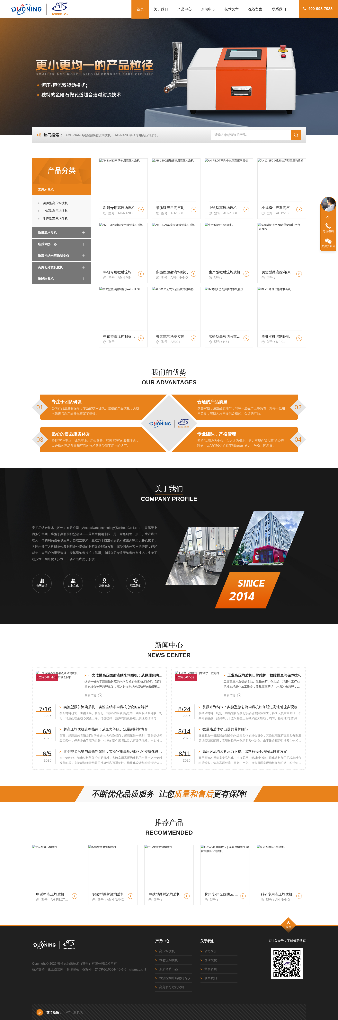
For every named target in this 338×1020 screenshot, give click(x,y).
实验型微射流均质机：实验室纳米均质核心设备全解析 (105, 707)
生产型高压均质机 (55, 218)
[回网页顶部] (328, 217)
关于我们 (161, 9)
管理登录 (73, 969)
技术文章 (232, 9)
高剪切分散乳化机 (50, 267)
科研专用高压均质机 (119, 208)
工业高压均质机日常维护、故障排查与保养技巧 (264, 675)
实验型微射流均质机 (172, 272)
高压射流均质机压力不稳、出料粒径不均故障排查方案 (244, 752)
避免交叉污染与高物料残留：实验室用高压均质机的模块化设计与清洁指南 (113, 752)
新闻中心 (208, 9)
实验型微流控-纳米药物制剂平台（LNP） (278, 272)
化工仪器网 (55, 969)
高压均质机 (46, 189)
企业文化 (210, 960)
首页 (140, 9)
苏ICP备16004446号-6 (110, 969)
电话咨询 (328, 231)
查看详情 (90, 695)
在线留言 (255, 9)
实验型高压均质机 (55, 203)
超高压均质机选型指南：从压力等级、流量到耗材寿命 (105, 729)
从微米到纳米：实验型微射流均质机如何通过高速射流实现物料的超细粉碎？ (252, 707)
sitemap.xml (137, 969)
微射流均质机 (47, 232)
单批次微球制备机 (276, 336)
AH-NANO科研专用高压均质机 (136, 135)
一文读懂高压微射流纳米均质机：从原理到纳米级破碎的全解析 (125, 675)
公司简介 (210, 951)
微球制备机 (46, 278)
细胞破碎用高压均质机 (173, 208)
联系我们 (279, 9)
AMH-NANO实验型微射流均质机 (88, 135)
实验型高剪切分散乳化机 (225, 336)
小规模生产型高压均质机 (278, 208)
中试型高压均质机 (55, 211)
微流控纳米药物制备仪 (53, 255)
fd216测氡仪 (74, 1012)
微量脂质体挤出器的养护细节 (225, 729)
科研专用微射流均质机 (120, 272)
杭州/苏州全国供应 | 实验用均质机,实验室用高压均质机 (165, 894)
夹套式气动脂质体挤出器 (173, 336)
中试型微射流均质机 (108, 894)
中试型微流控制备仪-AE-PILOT (120, 336)
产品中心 (184, 9)
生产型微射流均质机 (224, 272)
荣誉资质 (210, 969)
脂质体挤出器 (47, 244)
